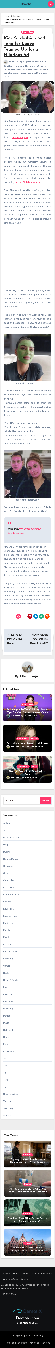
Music (34, 766)
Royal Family (9, 1051)
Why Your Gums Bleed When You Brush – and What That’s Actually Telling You (27, 1192)
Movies (34, 738)
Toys (5, 1080)
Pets (5, 1044)
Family (6, 930)
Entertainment (11, 916)
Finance (7, 944)
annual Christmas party (27, 182)
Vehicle (7, 1101)
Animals (7, 823)
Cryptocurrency (11, 894)
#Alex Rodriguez (14, 66)
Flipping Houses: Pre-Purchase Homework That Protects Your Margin (27, 1162)
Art (5, 830)
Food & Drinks (10, 951)
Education (8, 909)
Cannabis (8, 866)
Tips (5, 1073)
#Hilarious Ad (29, 66)
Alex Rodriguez (20, 137)
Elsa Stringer (18, 62)
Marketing (8, 1008)
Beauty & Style (11, 837)
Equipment (9, 923)
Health (6, 973)
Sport (6, 1058)
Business (8, 852)
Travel (6, 1087)
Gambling (8, 958)
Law (5, 987)
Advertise (34, 1343)
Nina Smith (16, 747)
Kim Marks (15, 716)
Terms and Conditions (16, 1343)
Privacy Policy (36, 1335)
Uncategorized (11, 1094)
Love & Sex (9, 1001)
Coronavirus (9, 887)
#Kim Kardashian (19, 70)
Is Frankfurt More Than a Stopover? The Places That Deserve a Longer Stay (27, 1251)
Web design (9, 1108)
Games (6, 966)
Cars (5, 873)
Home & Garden (11, 980)
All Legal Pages (19, 1335)
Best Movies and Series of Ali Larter (27, 743)
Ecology (7, 901)
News (6, 1037)
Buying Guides (10, 859)
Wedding (7, 1115)
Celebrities (27, 32)
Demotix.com (27, 1318)
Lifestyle (8, 994)
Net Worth (8, 1030)
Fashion (7, 937)
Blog (5, 844)
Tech (5, 1065)
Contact (45, 1343)
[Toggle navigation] (3, 4)
